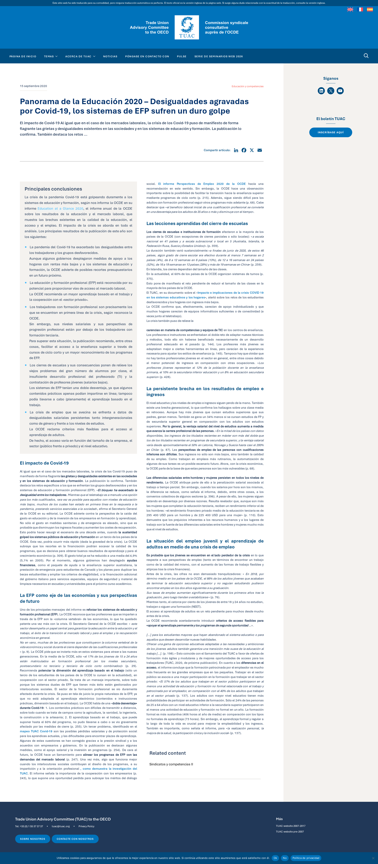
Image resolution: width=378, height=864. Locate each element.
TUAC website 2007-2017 (290, 826)
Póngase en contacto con (147, 56)
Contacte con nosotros (75, 839)
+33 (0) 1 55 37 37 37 (31, 826)
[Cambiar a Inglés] (350, 9)
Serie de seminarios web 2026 (219, 56)
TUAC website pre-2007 (290, 831)
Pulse (181, 56)
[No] (373, 858)
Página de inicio (22, 56)
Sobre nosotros (32, 839)
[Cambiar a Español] (370, 9)
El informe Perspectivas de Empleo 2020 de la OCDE (202, 184)
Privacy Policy (86, 826)
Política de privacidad (306, 857)
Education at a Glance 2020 (60, 208)
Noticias (110, 56)
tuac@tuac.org (61, 826)
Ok (275, 857)
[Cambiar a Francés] (360, 9)
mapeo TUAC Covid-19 (36, 731)
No (285, 857)
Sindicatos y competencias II (171, 764)
